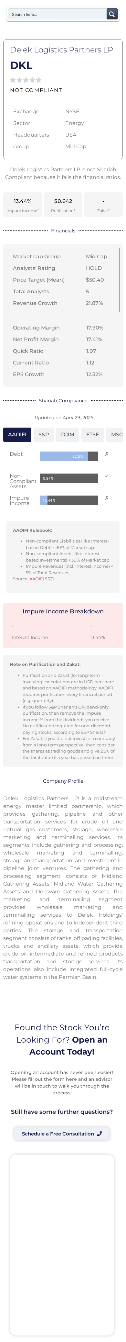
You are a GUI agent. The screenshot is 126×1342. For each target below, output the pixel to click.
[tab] (17, 435)
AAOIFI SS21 (41, 578)
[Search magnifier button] (112, 13)
